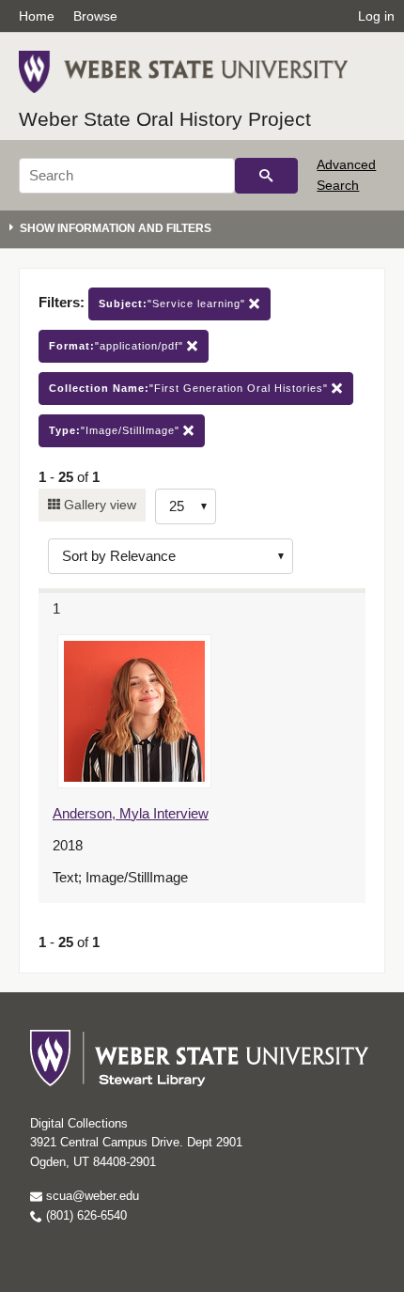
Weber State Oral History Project (165, 119)
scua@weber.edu (90, 1196)
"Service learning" (174, 303)
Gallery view (98, 504)
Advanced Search (346, 175)
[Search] (266, 176)
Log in (376, 15)
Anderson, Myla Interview (131, 813)
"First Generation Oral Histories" (190, 388)
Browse (95, 15)
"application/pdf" (118, 345)
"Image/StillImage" (116, 430)
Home (36, 15)
